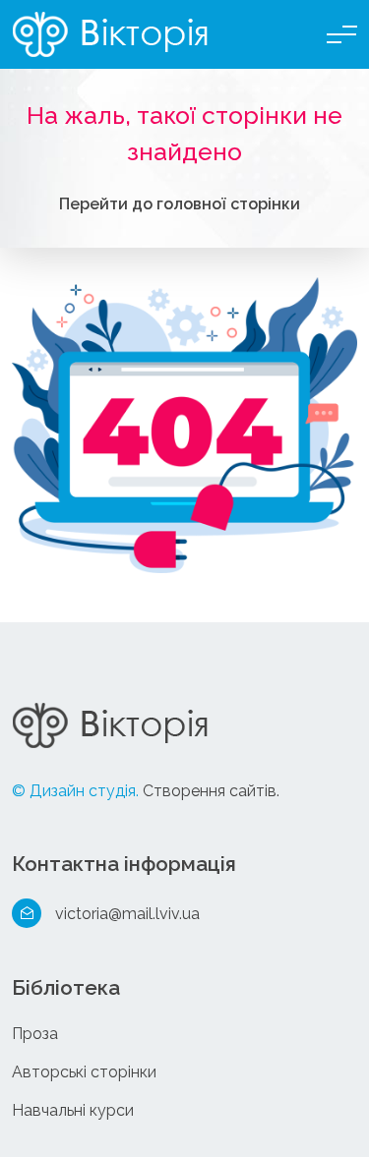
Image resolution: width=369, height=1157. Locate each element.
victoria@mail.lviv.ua (127, 913)
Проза (35, 1033)
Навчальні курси (73, 1110)
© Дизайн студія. (75, 790)
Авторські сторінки (84, 1072)
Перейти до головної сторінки (179, 204)
